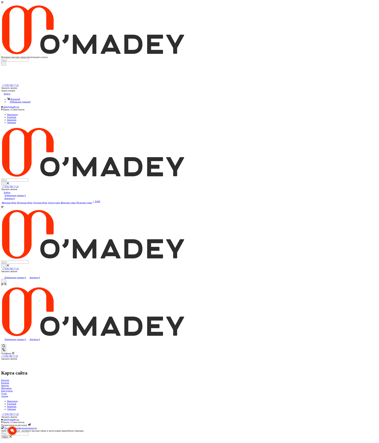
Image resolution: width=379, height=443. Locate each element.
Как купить (7, 391)
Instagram (11, 120)
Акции (4, 396)
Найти (5, 437)
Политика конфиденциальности (20, 428)
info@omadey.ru (11, 107)
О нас (4, 393)
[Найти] (3, 64)
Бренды (5, 385)
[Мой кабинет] (2, 274)
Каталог (5, 383)
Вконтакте (12, 114)
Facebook (11, 117)
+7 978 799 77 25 (10, 85)
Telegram (11, 122)
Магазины (6, 388)
